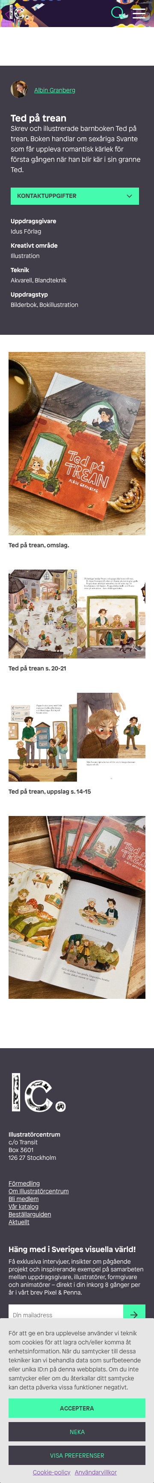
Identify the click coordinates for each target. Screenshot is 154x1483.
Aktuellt (19, 1222)
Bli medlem (23, 1199)
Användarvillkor (96, 1472)
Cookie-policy (52, 1472)
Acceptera (77, 1408)
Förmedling (24, 1184)
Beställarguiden (30, 1214)
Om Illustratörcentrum (39, 1191)
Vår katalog (23, 1207)
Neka (77, 1432)
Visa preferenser (77, 1455)
